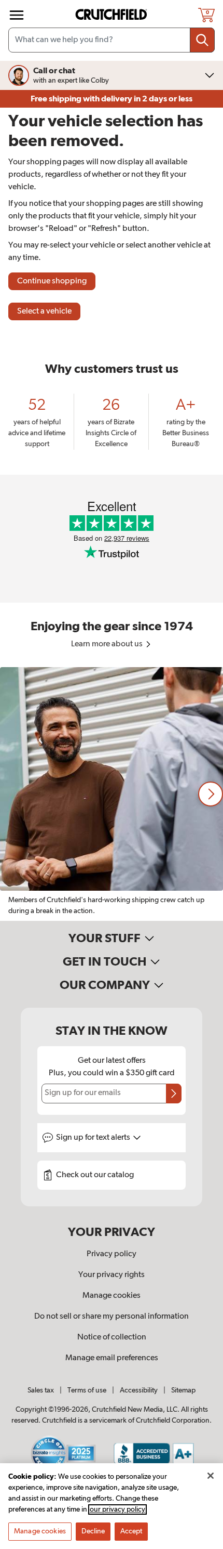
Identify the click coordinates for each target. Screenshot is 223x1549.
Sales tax (40, 1390)
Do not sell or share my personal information (111, 1316)
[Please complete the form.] (174, 1093)
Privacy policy (111, 1254)
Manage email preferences (111, 1358)
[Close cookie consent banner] (210, 1476)
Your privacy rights (111, 1275)
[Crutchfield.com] (112, 14)
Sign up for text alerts (94, 1138)
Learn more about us (107, 644)
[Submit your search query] (202, 40)
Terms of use (86, 1390)
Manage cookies (111, 1296)
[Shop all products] (16, 15)
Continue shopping (52, 281)
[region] (111, 794)
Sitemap (183, 1390)
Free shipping (111, 99)
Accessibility (139, 1390)
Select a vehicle (44, 311)
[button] (210, 794)
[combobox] (111, 40)
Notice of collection (111, 1337)
